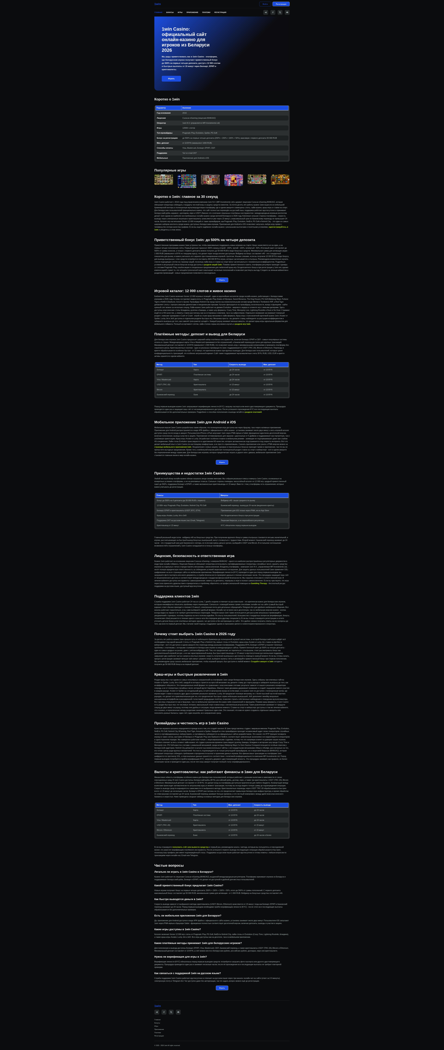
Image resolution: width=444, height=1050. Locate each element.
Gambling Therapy (259, 583)
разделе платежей (253, 412)
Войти (265, 4)
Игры (180, 12)
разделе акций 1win (213, 265)
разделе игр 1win (242, 324)
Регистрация (281, 4)
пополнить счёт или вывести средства (190, 847)
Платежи (206, 12)
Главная (158, 12)
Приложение (192, 12)
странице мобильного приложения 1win (172, 447)
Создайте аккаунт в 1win (262, 661)
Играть (171, 79)
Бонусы (170, 12)
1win (157, 4)
